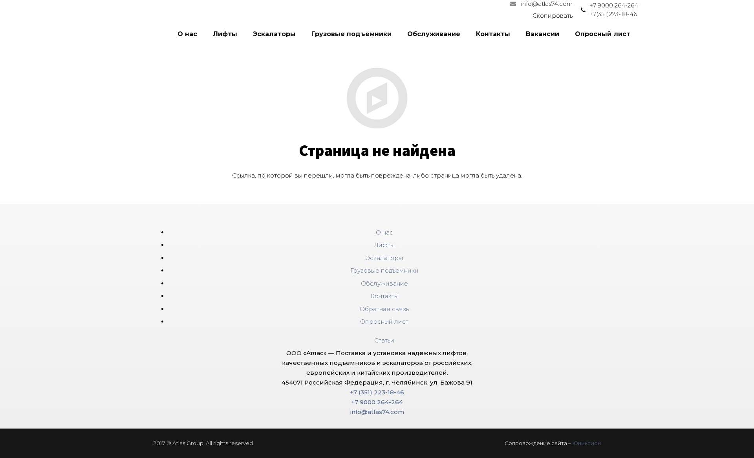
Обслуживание (384, 283)
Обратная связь (384, 309)
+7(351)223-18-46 (613, 14)
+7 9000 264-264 (613, 5)
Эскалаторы (384, 258)
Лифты (384, 245)
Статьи (384, 340)
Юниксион (586, 443)
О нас (384, 232)
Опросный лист (384, 321)
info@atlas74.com (547, 3)
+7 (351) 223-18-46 (377, 392)
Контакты (384, 296)
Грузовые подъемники (384, 270)
